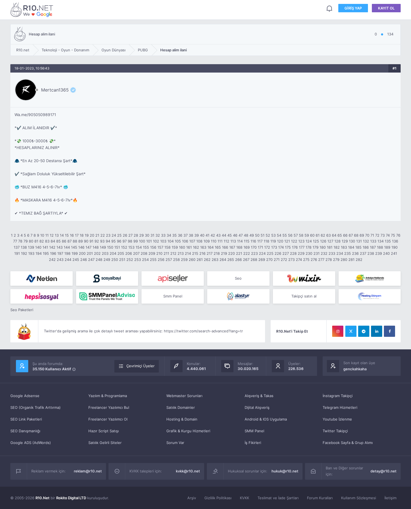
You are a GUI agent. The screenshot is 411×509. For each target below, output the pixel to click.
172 (267, 247)
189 (387, 247)
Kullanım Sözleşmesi (358, 498)
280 (344, 259)
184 (351, 247)
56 (290, 235)
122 (294, 241)
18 (82, 235)
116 (253, 241)
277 (321, 259)
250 (114, 259)
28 (136, 235)
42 (213, 235)
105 (178, 241)
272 (284, 259)
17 (77, 235)
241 (394, 253)
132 (366, 241)
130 (352, 241)
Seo (238, 278)
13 (57, 235)
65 (339, 235)
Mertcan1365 (55, 90)
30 (147, 235)
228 (293, 253)
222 (246, 253)
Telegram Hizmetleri (340, 407)
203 (105, 253)
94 (108, 241)
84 (53, 241)
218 (217, 253)
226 (278, 253)
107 (192, 241)
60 (312, 235)
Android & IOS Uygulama (266, 419)
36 (180, 235)
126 (323, 241)
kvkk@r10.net (188, 471)
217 (209, 253)
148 (96, 247)
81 (36, 241)
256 (161, 259)
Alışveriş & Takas (259, 395)
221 (239, 253)
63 (328, 235)
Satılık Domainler (180, 407)
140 (38, 247)
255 (153, 259)
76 (398, 235)
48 (246, 235)
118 (266, 241)
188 (380, 247)
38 (191, 235)
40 (202, 235)
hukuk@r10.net (284, 471)
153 (131, 247)
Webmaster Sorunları (184, 395)
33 (163, 235)
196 (53, 253)
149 (103, 247)
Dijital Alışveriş (257, 407)
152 (124, 247)
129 (345, 241)
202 (97, 253)
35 (174, 235)
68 (356, 235)
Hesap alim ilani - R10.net (32, 9)
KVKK (244, 498)
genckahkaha (355, 369)
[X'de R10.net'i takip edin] (350, 331)
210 (159, 253)
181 (329, 247)
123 (301, 241)
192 (24, 253)
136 (395, 241)
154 (139, 247)
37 (185, 235)
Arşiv (191, 498)
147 (88, 247)
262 (207, 259)
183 (344, 247)
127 (330, 241)
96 (119, 241)
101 (149, 241)
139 (31, 247)
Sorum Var (175, 442)
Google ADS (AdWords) (30, 442)
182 (337, 247)
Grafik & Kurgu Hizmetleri (188, 431)
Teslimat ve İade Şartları (278, 498)
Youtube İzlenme (337, 419)
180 (323, 247)
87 (69, 241)
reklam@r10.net (88, 471)
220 (231, 253)
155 (146, 247)
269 (261, 259)
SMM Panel (254, 431)
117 (260, 241)
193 (31, 253)
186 (366, 247)
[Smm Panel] (107, 278)
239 (378, 253)
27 (130, 235)
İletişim (390, 498)
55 (284, 235)
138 (24, 247)
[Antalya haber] (370, 278)
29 (141, 235)
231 (316, 253)
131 (359, 241)
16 (72, 235)
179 (315, 247)
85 (58, 241)
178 (308, 247)
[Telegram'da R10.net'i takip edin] (363, 331)
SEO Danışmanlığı (25, 431)
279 (336, 259)
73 (383, 235)
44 (224, 235)
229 (301, 253)
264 (222, 259)
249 (106, 259)
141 (45, 247)
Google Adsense (24, 395)
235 (347, 253)
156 (153, 247)
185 (358, 247)
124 (309, 241)
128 (337, 241)
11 (47, 235)
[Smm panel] (107, 296)
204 (113, 253)
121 (287, 241)
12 (52, 235)
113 (233, 241)
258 (176, 259)
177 (301, 247)
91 (91, 241)
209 (151, 253)
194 (39, 253)
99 (135, 241)
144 (67, 247)
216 (202, 253)
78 (20, 241)
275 (306, 259)
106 (185, 241)
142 (52, 247)
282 (359, 259)
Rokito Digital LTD (71, 498)
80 (31, 241)
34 (169, 235)
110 (213, 241)
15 (67, 235)
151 (117, 247)
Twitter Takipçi (335, 431)
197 (60, 253)
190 (394, 247)
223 (254, 253)
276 (314, 259)
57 (296, 235)
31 (152, 235)
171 (260, 247)
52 (268, 235)
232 (324, 253)
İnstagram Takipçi (338, 395)
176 (295, 247)
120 (280, 241)
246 (83, 259)
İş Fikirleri (253, 442)
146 (81, 247)
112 (226, 241)
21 (97, 235)
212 (173, 253)
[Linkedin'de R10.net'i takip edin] (376, 331)
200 (82, 253)
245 (75, 259)
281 (351, 259)
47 (240, 235)
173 (274, 247)
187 (373, 247)
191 (17, 253)
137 (17, 247)
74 (388, 235)
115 (246, 241)
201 (90, 253)
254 (145, 259)
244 (68, 259)
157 (160, 247)
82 (41, 241)
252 (129, 259)
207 (136, 253)
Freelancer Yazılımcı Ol (107, 419)
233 (332, 253)
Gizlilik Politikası (218, 498)
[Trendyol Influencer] (304, 278)
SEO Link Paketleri (26, 419)
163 (203, 247)
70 (367, 235)
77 (15, 241)
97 (124, 241)
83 (47, 241)
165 (218, 247)
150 (110, 247)
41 (207, 235)
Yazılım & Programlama (107, 395)
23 (108, 235)
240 (386, 253)
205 (120, 253)
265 (230, 259)
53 (273, 235)
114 (240, 241)
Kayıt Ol (386, 8)
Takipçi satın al (303, 296)
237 (363, 253)
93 (102, 241)
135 (388, 241)
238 (370, 253)
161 (189, 247)
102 (156, 241)
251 (122, 259)
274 (299, 259)
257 (169, 259)
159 (175, 247)
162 (196, 247)
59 (306, 235)
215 (195, 253)
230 (309, 253)
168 (239, 247)
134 (380, 241)
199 (75, 253)
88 (75, 241)
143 (59, 247)
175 (288, 247)
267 (246, 259)
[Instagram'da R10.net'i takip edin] (337, 331)
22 (102, 235)
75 (393, 235)
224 (262, 253)
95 (113, 241)
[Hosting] (41, 278)
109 (207, 241)
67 (351, 235)
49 (251, 235)
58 (301, 235)
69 (362, 235)
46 (235, 235)
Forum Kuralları (320, 498)
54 (279, 235)
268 (254, 259)
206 (128, 253)
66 (345, 235)
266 (238, 259)
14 (62, 235)
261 (200, 259)
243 (60, 259)
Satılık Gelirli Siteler (105, 442)
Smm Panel (172, 296)
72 (377, 235)
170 (254, 247)
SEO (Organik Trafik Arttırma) (35, 407)
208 (144, 253)
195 (46, 253)
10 (42, 235)
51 (262, 235)
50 (257, 235)
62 (323, 235)
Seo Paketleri (21, 310)
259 (184, 259)
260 (192, 259)
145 (74, 247)
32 (157, 235)
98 (130, 241)
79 (25, 241)
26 (125, 235)
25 (119, 235)
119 (273, 241)
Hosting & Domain (181, 419)
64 (334, 235)
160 (182, 247)
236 (355, 253)
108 (199, 241)
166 (225, 247)
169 (247, 247)
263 (215, 259)
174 (281, 247)
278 (328, 259)
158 (167, 247)
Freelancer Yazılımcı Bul (108, 407)
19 (87, 235)
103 (163, 241)
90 (86, 241)
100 (142, 241)
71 (372, 235)
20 (92, 235)
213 (181, 253)
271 (277, 259)
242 (52, 259)
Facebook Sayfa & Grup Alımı (348, 442)
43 (218, 235)
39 (196, 235)
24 (114, 235)
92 (97, 241)
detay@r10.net (383, 471)
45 (229, 235)
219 (224, 253)
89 (80, 241)
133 (373, 241)
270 (269, 259)
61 (318, 235)
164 (210, 247)
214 (188, 253)
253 (137, 259)
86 (64, 241)
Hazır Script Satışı (103, 431)
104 (170, 241)
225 (270, 253)
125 (316, 241)
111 (220, 241)
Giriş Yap (353, 8)
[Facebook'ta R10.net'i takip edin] (389, 331)
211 (166, 253)
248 (99, 259)
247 (91, 259)
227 (285, 253)
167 (232, 247)
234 (339, 253)
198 (67, 253)
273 (291, 259)
